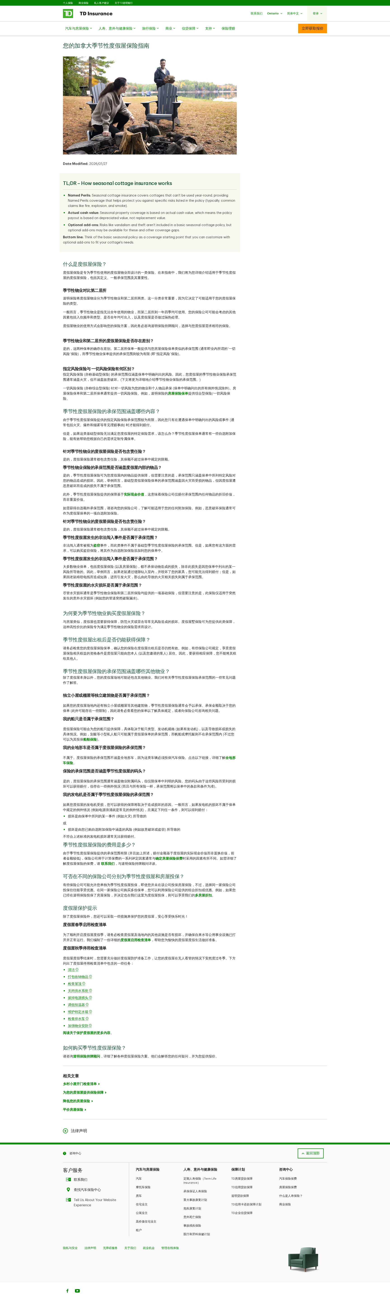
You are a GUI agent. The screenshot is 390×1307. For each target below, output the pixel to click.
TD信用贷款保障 (242, 1187)
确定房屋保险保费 (169, 858)
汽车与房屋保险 (77, 28)
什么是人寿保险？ (291, 1195)
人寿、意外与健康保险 (115, 28)
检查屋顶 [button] (75, 984)
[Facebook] (67, 1291)
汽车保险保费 (288, 1178)
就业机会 (149, 1247)
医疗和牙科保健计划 (196, 1234)
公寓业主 (142, 1212)
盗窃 (96, 545)
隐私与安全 (70, 1247)
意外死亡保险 (192, 1217)
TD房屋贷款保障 (242, 1178)
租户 (139, 1230)
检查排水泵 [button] (77, 1019)
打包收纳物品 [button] (78, 977)
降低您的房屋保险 (76, 1101)
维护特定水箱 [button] (78, 1012)
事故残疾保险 (192, 1225)
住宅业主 (142, 1204)
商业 (168, 28)
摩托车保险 (143, 1187)
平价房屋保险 (73, 1109)
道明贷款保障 (240, 1195)
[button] (256, 13)
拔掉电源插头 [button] (78, 998)
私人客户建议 (101, 3)
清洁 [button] (72, 970)
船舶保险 (90, 739)
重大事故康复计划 (195, 1199)
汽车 (139, 1178)
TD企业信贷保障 (242, 1212)
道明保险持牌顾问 (86, 1056)
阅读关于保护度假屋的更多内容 (86, 1033)
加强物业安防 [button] (78, 1026)
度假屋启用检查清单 (136, 940)
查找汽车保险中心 (87, 1190)
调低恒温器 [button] (77, 1005)
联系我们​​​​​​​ (80, 1179)
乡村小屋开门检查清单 (80, 1084)
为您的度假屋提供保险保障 (83, 1092)
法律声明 (90, 1247)
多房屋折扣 (203, 895)
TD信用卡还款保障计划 (246, 1204)
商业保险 (83, 3)
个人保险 (68, 3)
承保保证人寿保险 (195, 1191)
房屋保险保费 (288, 1187)
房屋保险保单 (178, 393)
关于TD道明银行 (124, 3)
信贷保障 (188, 28)
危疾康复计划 (192, 1208)
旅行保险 (149, 28)
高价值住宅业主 (146, 1221)
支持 (208, 28)
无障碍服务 (110, 1247)
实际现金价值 (134, 494)
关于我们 (130, 1247)
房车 (139, 1195)
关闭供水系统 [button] (78, 991)
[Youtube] (77, 1291)
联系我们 (108, 863)
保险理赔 (228, 28)
